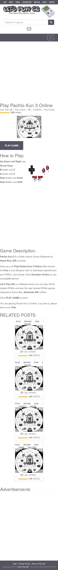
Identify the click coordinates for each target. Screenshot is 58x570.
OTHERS (37, 109)
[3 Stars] (5, 113)
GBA (18, 2)
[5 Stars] (8, 113)
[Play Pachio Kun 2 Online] (29, 378)
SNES (52, 2)
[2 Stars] (3, 113)
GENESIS (27, 2)
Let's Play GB (6, 109)
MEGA (37, 2)
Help (15, 563)
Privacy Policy (24, 563)
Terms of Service (38, 563)
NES (45, 2)
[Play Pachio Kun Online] (29, 337)
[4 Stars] (6, 113)
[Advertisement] (29, 72)
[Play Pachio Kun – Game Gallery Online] (29, 461)
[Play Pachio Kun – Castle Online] (29, 419)
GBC (11, 2)
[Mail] (29, 28)
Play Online (20, 109)
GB (4, 2)
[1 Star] (1, 113)
